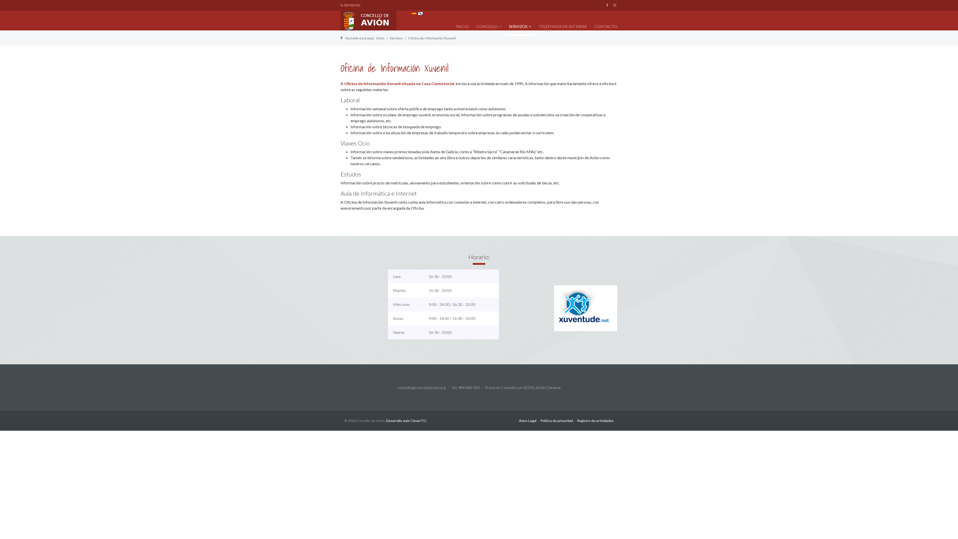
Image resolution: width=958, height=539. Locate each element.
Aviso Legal (527, 420)
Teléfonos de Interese (563, 26)
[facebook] (607, 5)
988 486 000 (352, 5)
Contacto (606, 26)
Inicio (462, 26)
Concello (487, 26)
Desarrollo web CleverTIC (406, 420)
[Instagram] (614, 5)
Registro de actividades (595, 420)
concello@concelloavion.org (421, 387)
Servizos (518, 26)
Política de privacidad (556, 420)
